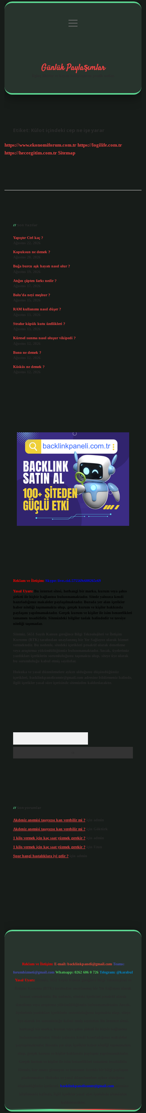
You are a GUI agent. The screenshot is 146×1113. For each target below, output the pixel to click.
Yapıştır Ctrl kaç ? (28, 238)
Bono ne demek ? (27, 352)
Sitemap (66, 153)
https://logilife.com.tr (99, 145)
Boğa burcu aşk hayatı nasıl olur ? (41, 266)
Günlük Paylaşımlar (73, 68)
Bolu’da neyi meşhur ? (31, 295)
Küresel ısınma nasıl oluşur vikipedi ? (44, 338)
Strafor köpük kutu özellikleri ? (39, 324)
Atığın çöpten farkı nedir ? (35, 281)
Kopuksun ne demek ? (31, 252)
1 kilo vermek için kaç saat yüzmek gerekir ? (49, 838)
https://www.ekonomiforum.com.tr (40, 145)
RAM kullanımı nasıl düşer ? (37, 309)
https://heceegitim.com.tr (30, 153)
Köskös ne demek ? (29, 367)
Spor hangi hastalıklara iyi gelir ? (41, 856)
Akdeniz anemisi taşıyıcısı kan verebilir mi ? (49, 820)
